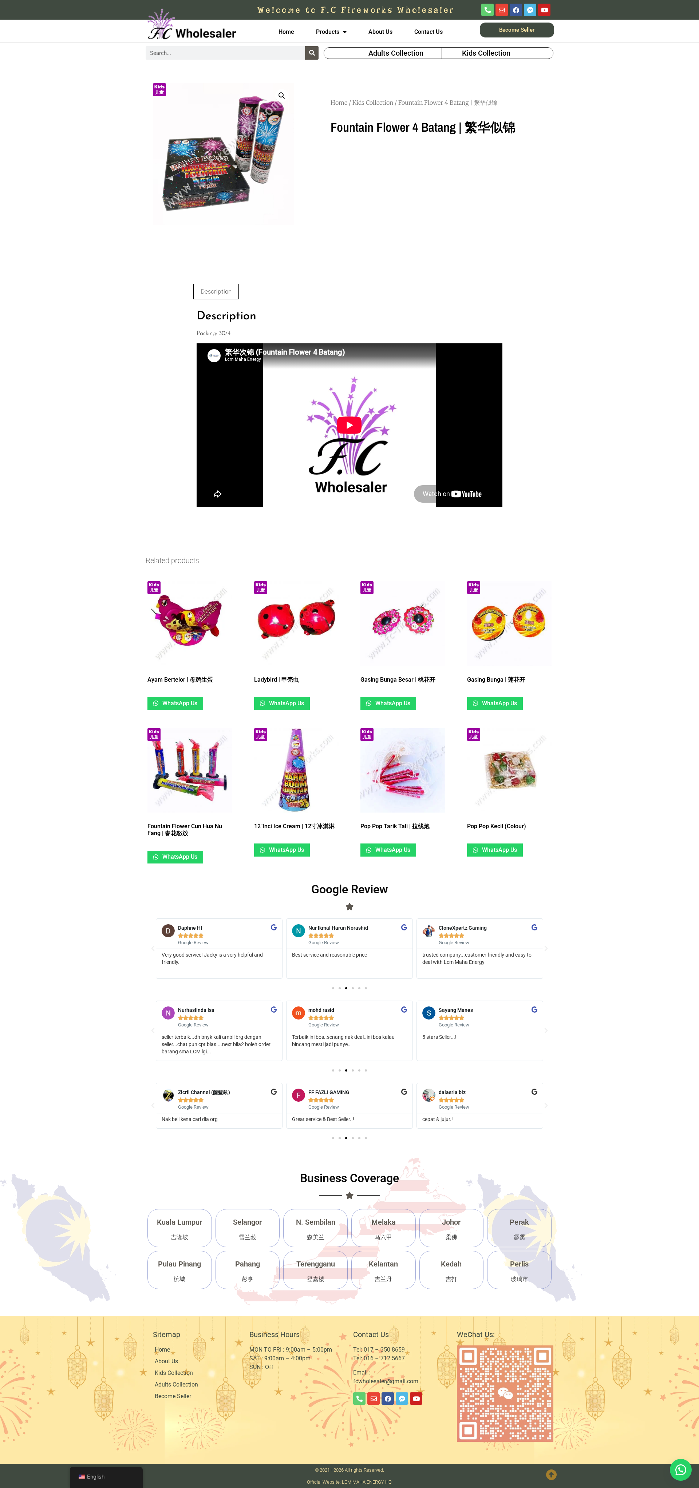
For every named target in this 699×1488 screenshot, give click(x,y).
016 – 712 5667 (384, 1358)
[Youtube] (544, 10)
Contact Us (428, 31)
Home (286, 31)
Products (327, 31)
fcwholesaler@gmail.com (385, 1381)
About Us (380, 31)
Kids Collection (372, 102)
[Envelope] (501, 10)
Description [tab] (216, 291)
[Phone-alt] (487, 10)
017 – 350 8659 (385, 1349)
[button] (281, 95)
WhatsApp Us (179, 703)
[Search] (312, 53)
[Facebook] (516, 10)
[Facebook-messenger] (530, 10)
